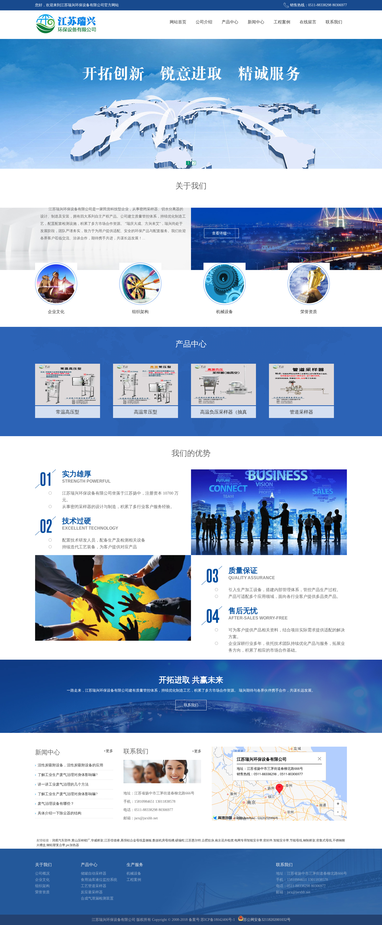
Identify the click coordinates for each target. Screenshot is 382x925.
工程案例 (282, 22)
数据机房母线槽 (163, 840)
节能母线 (296, 840)
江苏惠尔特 (193, 840)
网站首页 (178, 22)
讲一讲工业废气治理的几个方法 (63, 784)
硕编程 (180, 840)
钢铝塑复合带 (56, 845)
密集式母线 (324, 840)
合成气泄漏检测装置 (97, 898)
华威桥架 (97, 840)
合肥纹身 (208, 840)
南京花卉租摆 (224, 840)
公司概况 (42, 873)
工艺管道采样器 (93, 886)
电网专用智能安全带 (248, 840)
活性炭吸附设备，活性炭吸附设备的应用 (70, 765)
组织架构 (42, 886)
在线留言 (308, 22)
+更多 (108, 751)
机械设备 (134, 873)
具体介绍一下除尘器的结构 (59, 813)
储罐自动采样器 (93, 873)
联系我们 (334, 22)
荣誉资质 (42, 892)
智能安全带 (281, 840)
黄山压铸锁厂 (80, 840)
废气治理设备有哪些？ (56, 804)
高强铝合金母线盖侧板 (136, 840)
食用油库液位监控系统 (99, 880)
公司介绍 (204, 22)
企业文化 (42, 880)
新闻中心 (256, 22)
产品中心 (230, 22)
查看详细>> (221, 233)
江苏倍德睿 (112, 840)
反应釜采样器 (92, 892)
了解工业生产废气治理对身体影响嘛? (67, 775)
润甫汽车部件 (61, 840)
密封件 (268, 840)
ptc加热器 (72, 845)
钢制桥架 (309, 840)
